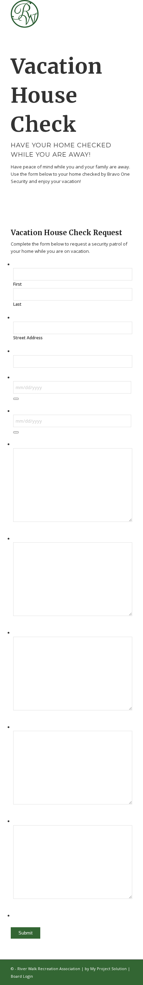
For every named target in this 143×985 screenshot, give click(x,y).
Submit (25, 933)
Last (17, 304)
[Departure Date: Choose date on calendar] (16, 399)
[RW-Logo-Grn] (59, 14)
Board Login (22, 976)
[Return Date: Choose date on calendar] (16, 432)
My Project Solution (108, 968)
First (17, 284)
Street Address (28, 338)
